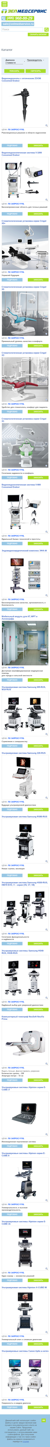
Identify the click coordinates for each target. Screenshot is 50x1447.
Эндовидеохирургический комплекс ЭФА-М (24, 550)
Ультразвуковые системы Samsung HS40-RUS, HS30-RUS (23, 951)
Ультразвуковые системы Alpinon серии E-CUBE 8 (23, 1154)
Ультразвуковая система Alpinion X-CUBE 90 (24, 1287)
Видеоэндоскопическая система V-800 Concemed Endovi (21, 485)
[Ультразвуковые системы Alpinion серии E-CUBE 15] (46, 1269)
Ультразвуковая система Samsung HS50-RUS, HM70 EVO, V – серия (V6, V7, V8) (25, 883)
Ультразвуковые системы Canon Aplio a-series (25, 1351)
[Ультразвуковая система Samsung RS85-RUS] (46, 861)
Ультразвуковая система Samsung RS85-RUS (24, 816)
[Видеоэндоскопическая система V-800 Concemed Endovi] (46, 532)
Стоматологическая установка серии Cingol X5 (24, 288)
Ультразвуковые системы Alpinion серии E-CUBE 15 (24, 1222)
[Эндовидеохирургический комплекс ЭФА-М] (46, 595)
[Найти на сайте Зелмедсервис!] (46, 30)
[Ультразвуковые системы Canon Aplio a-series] (46, 1396)
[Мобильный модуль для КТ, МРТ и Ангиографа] (46, 663)
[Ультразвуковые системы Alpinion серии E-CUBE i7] (46, 1134)
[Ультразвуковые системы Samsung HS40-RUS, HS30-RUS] (46, 998)
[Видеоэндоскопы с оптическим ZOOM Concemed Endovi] (46, 125)
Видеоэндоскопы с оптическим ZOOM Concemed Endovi (21, 79)
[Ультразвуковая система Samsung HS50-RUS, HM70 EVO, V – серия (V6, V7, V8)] (46, 930)
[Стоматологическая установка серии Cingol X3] (46, 400)
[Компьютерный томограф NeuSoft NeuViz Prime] (46, 1064)
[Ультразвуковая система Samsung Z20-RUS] (46, 798)
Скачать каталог (38, 34)
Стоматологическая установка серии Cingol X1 (24, 420)
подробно (12, 146)
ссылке (26, 1441)
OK (43, 1420)
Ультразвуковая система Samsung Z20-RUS (24, 753)
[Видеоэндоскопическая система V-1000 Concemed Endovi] (46, 200)
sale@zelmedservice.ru (18, 23)
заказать (38, 146)
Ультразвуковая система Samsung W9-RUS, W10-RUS (24, 688)
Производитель (34, 60)
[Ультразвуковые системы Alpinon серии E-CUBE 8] (46, 1200)
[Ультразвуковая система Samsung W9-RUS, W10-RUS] (46, 734)
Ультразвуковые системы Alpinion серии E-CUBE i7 (24, 1088)
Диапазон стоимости (11, 61)
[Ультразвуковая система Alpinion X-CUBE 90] (46, 1332)
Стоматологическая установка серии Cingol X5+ (24, 222)
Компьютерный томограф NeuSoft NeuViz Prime (23, 1017)
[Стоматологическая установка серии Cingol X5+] (46, 268)
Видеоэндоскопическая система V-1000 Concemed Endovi (22, 153)
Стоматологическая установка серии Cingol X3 (24, 354)
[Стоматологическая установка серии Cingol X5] (46, 334)
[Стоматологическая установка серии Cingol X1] (46, 466)
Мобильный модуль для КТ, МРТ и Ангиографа (19, 617)
